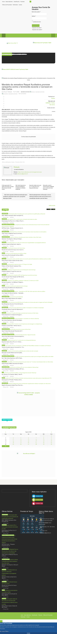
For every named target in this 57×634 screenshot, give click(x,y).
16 (51, 440)
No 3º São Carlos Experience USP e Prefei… (12, 358)
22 (43, 442)
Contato (20, 4)
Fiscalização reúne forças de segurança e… (13, 309)
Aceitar (28, 633)
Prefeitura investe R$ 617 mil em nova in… (12, 325)
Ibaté (3, 253)
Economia (4, 280)
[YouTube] (53, 59)
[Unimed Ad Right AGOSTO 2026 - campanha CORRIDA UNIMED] (28, 402)
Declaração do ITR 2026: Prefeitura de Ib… (12, 379)
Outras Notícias (5, 236)
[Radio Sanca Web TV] (12, 43)
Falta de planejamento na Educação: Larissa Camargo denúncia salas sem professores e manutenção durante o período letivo (40, 196)
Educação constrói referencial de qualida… (12, 352)
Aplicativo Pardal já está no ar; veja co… (12, 244)
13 (28, 440)
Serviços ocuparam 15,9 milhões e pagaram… (13, 282)
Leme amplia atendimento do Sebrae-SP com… (13, 369)
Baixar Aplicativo (9, 1)
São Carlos (52, 104)
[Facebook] (53, 54)
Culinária (4, 247)
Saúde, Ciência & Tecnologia (8, 224)
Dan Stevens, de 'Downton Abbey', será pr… (12, 374)
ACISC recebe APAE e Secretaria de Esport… (13, 363)
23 (51, 442)
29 (43, 444)
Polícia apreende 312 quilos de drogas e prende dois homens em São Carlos (8, 187)
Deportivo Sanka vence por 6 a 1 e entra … (12, 342)
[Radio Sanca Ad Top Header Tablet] (44, 45)
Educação (4, 350)
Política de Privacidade (7, 4)
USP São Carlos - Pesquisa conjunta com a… (13, 228)
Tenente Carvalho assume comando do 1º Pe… (13, 347)
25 (13, 444)
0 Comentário (23, 93)
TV (2, 372)
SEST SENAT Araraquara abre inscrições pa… (13, 215)
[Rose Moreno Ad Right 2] (28, 463)
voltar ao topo (52, 205)
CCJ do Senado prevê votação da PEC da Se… (13, 276)
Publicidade (15, 4)
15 (43, 440)
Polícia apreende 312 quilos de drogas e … (12, 314)
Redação (10, 91)
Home (3, 1)
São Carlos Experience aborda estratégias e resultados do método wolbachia (21, 187)
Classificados (17, 1)
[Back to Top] (1, 621)
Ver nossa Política (4, 631)
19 (20, 442)
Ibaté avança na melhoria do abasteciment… (12, 287)
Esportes (4, 269)
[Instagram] (53, 58)
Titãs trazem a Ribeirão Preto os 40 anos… (12, 233)
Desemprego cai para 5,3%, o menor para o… (13, 221)
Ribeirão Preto (5, 231)
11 (13, 440)
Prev (49, 209)
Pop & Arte (4, 301)
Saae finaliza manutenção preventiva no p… (12, 331)
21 (36, 442)
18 (13, 442)
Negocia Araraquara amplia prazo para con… (13, 385)
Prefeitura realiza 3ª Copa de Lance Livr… (12, 271)
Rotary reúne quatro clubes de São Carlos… (13, 260)
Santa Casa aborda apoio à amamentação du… (13, 336)
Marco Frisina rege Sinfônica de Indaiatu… (12, 298)
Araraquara (4, 213)
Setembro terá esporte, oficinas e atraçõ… (12, 239)
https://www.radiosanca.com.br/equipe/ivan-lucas (30, 172)
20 (28, 442)
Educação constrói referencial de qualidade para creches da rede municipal (48, 187)
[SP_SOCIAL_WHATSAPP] (53, 61)
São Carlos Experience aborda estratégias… (12, 320)
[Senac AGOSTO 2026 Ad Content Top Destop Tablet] (28, 72)
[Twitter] (53, 56)
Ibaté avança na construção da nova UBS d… (13, 255)
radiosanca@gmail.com (22, 173)
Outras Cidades (5, 296)
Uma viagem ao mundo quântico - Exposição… (13, 293)
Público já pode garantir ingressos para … (12, 266)
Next (54, 209)
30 (51, 444)
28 (36, 444)
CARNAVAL (48, 103)
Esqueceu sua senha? (37, 27)
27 (28, 444)
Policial (4, 312)
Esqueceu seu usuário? (37, 29)
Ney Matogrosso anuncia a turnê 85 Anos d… (13, 304)
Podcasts (22, 1)
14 (36, 440)
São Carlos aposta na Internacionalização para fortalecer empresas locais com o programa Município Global (15, 196)
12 (20, 440)
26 (20, 444)
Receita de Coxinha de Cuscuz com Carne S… (13, 249)
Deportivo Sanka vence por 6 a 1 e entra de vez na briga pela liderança (35, 187)
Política (53, 98)
